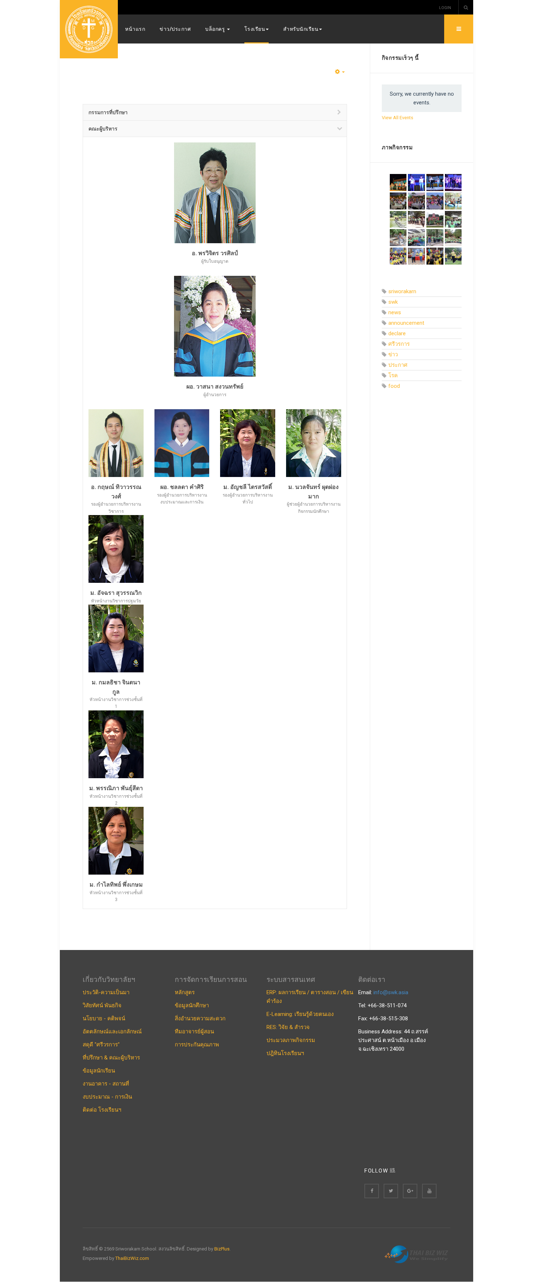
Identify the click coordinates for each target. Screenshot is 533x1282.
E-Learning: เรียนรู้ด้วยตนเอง (300, 1014)
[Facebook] (371, 1191)
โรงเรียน (254, 29)
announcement (406, 323)
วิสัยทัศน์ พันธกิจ (102, 1005)
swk (393, 302)
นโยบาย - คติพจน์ (104, 1018)
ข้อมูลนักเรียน (99, 1070)
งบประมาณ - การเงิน (107, 1097)
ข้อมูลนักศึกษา (192, 1005)
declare (397, 333)
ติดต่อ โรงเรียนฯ (102, 1110)
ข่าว (393, 354)
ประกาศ (398, 365)
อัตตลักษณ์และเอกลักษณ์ (112, 1031)
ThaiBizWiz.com (132, 1258)
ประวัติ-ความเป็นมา (106, 992)
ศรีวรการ (399, 344)
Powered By (417, 1254)
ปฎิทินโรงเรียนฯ (285, 1053)
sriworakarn (402, 291)
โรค (393, 375)
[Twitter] (391, 1191)
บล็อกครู (215, 29)
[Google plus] (410, 1191)
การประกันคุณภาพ (197, 1044)
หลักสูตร (185, 992)
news (394, 312)
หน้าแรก (135, 29)
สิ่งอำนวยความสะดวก (200, 1018)
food (394, 386)
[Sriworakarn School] (89, 29)
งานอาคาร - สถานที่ (106, 1083)
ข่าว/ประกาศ (175, 29)
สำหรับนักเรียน (300, 29)
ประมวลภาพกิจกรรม (290, 1040)
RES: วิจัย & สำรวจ (288, 1027)
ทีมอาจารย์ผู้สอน (194, 1031)
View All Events (397, 117)
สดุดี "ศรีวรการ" (101, 1044)
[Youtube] (429, 1191)
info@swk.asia (390, 992)
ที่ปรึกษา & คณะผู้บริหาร (111, 1057)
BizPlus (222, 1249)
